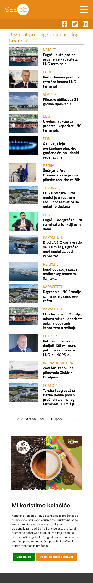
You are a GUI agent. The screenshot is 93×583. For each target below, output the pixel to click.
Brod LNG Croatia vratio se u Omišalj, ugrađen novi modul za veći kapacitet (62, 248)
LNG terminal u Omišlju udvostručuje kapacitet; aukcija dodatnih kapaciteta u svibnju (62, 320)
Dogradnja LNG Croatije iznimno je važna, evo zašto (62, 296)
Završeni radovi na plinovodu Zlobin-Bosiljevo (58, 372)
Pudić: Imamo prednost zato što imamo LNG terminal (62, 81)
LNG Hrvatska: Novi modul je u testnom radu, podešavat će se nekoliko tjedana (61, 199)
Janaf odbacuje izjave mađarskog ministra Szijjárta (60, 273)
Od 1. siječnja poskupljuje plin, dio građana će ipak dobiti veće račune (61, 150)
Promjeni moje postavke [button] (57, 556)
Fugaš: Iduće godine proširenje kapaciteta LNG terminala (60, 59)
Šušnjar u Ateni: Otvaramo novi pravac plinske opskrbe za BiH (62, 175)
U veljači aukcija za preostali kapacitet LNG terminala (62, 125)
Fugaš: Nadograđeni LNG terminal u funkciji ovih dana (63, 224)
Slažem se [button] (23, 556)
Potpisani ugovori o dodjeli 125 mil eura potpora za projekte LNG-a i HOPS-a (59, 347)
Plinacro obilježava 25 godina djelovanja (60, 102)
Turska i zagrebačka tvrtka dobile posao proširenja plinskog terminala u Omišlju (59, 397)
